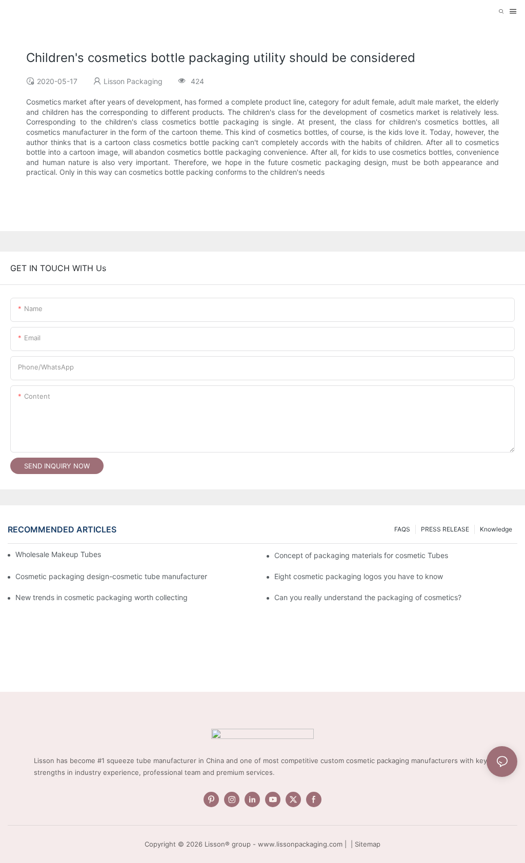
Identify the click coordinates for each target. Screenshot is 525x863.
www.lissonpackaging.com (300, 844)
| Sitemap (364, 844)
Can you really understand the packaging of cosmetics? (367, 597)
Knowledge (496, 529)
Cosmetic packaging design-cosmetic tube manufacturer (111, 576)
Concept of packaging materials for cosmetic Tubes (361, 555)
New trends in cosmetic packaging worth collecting (101, 597)
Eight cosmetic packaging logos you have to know (358, 576)
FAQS (402, 529)
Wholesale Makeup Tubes (58, 554)
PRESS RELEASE (445, 529)
